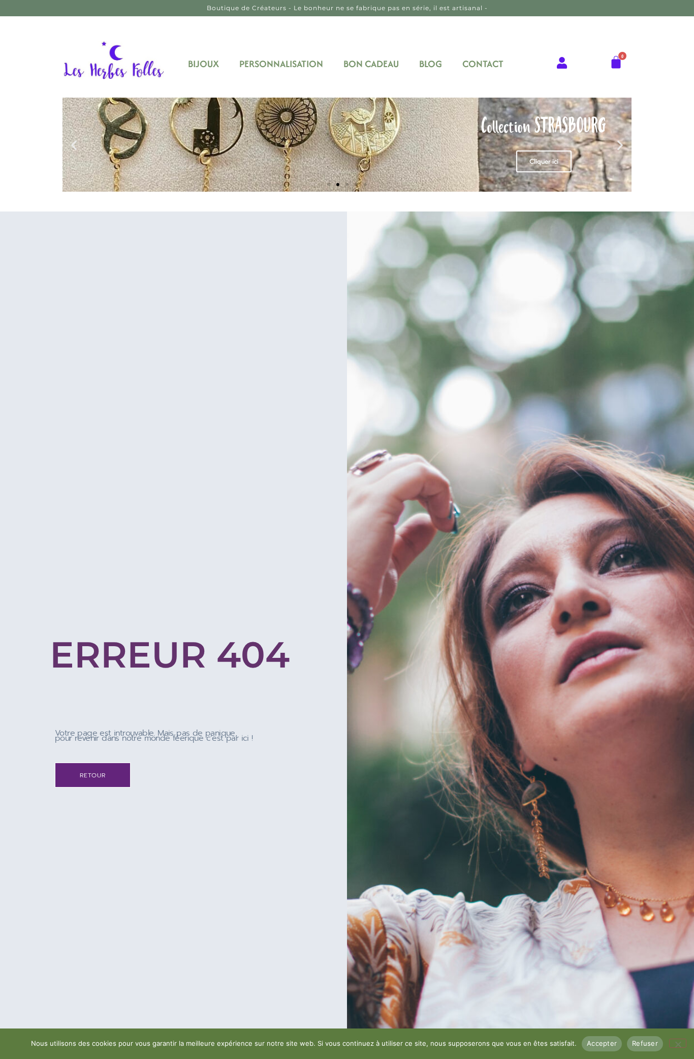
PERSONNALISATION (281, 64)
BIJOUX (203, 64)
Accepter (602, 1043)
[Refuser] (677, 1043)
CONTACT (482, 64)
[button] (74, 144)
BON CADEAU (371, 64)
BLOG (430, 64)
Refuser (645, 1043)
